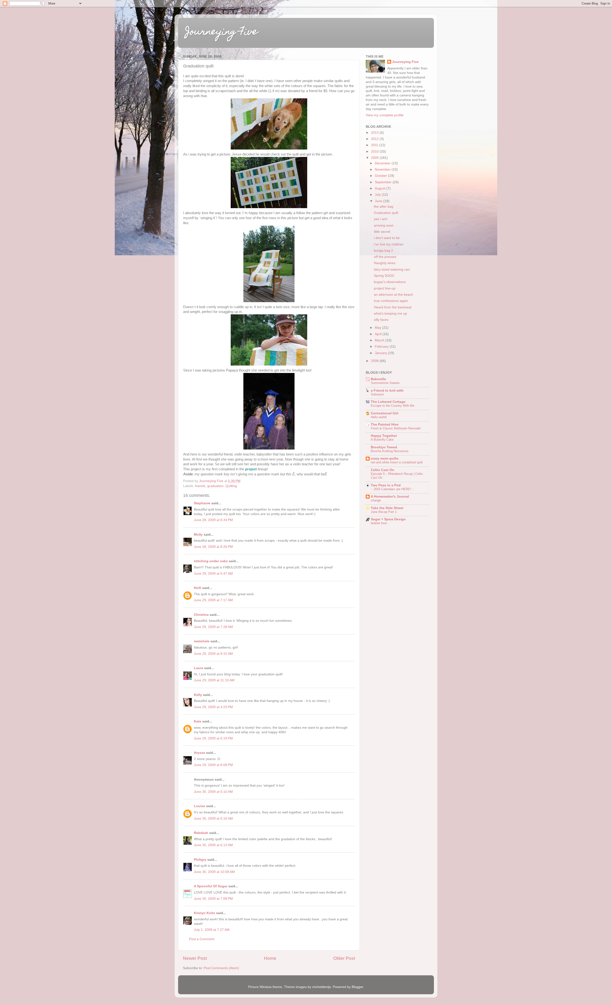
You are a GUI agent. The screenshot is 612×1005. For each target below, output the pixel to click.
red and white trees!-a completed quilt (397, 462)
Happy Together (384, 436)
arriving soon (383, 225)
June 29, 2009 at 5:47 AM (213, 573)
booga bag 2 (383, 250)
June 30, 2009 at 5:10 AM (213, 792)
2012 (375, 139)
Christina (201, 614)
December (383, 163)
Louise (199, 806)
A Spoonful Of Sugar (210, 886)
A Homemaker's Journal (390, 496)
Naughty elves (384, 263)
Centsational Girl (384, 413)
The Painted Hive (385, 424)
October (381, 176)
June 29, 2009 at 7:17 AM (213, 600)
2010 (375, 151)
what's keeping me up (390, 313)
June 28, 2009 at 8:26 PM (213, 547)
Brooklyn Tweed (384, 447)
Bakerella (378, 379)
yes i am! (381, 219)
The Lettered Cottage (388, 402)
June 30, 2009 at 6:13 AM (213, 845)
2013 (375, 132)
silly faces (381, 320)
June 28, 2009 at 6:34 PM (213, 520)
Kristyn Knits (204, 913)
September (384, 182)
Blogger (357, 987)
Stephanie (202, 503)
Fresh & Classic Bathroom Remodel (396, 428)
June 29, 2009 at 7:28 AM (213, 627)
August (380, 188)
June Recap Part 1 (384, 512)
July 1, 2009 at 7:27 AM (212, 930)
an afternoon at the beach (393, 294)
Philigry (200, 859)
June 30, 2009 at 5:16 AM (213, 818)
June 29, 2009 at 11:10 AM (214, 680)
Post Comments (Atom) (221, 968)
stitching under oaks (211, 561)
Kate (197, 721)
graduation (215, 486)
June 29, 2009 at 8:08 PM (213, 765)
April (378, 334)
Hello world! (379, 417)
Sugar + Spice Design (388, 519)
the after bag (383, 206)
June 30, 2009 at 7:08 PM (213, 898)
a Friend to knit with (387, 390)
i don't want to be (387, 238)
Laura (198, 668)
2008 (375, 361)
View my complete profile (385, 115)
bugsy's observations (390, 282)
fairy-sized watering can (392, 269)
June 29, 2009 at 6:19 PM (213, 738)
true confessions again (391, 301)
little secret (382, 231)
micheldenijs (321, 987)
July (378, 194)
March (380, 340)
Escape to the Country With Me (392, 405)
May (378, 327)
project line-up (384, 288)
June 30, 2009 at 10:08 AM (214, 872)
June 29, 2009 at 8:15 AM (213, 653)
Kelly (198, 695)
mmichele (201, 641)
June (379, 201)
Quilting (231, 486)
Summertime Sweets (385, 383)
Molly (198, 534)
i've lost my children (389, 244)
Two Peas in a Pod (386, 485)
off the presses (385, 257)
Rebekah (201, 833)
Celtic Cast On (382, 470)
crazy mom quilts (385, 458)
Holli (197, 588)
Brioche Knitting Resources (390, 451)
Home (270, 958)
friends (200, 486)
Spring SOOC (384, 276)
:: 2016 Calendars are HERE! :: (392, 489)
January (381, 353)
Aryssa (199, 753)
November (383, 169)
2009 (375, 158)
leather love (379, 523)
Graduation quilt (386, 213)
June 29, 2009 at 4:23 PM (213, 707)
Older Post (344, 958)
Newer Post (195, 958)
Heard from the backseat (392, 307)
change (376, 500)
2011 (375, 145)
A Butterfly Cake (382, 439)
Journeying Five (221, 32)
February (382, 346)
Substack (377, 394)
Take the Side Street (387, 508)
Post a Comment (201, 939)
